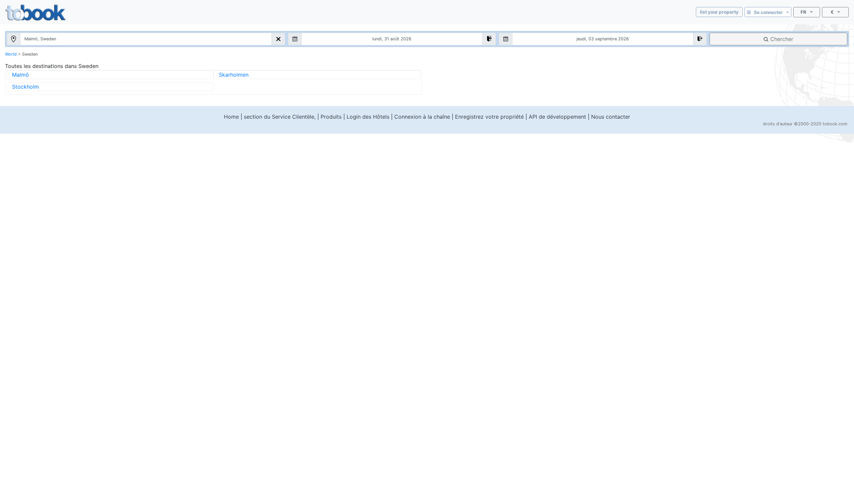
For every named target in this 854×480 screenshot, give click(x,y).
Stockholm (25, 86)
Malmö (20, 74)
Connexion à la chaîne (422, 116)
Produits (331, 116)
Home (231, 116)
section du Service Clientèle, (280, 116)
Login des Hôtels (368, 116)
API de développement (557, 116)
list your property (719, 12)
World (11, 54)
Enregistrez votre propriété (489, 116)
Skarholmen (234, 74)
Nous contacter (610, 116)
